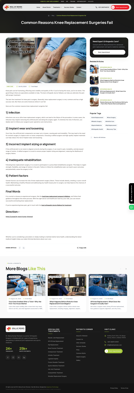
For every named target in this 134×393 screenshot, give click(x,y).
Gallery (78, 360)
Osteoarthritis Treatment (55, 372)
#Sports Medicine (96, 125)
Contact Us (79, 339)
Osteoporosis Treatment (55, 352)
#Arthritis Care (109, 121)
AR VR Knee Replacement (55, 341)
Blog (53, 15)
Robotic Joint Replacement (56, 337)
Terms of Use (124, 388)
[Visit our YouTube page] (19, 357)
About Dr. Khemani (81, 335)
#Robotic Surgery (96, 121)
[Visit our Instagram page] (13, 357)
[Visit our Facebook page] (8, 357)
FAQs (77, 350)
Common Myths (81, 353)
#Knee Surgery (111, 117)
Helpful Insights (81, 357)
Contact (78, 7)
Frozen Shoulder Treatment (56, 362)
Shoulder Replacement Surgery (57, 376)
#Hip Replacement (111, 125)
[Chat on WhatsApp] (131, 207)
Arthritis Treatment (53, 355)
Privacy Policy (114, 388)
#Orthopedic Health (97, 129)
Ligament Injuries (53, 358)
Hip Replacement (53, 345)
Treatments (56, 7)
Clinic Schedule (80, 343)
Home (38, 7)
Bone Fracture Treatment (55, 348)
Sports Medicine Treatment (56, 365)
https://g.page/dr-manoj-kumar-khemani (19, 216)
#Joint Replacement (97, 117)
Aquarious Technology (52, 387)
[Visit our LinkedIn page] (24, 357)
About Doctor (47, 7)
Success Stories (69, 7)
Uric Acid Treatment (54, 369)
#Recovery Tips (111, 129)
